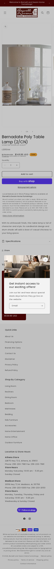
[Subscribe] (42, 306)
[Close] (45, 259)
